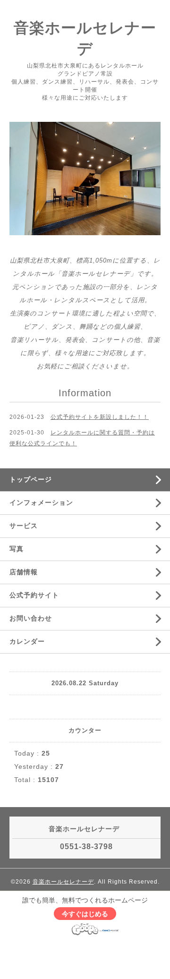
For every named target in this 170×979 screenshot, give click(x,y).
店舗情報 (23, 572)
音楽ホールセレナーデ (63, 881)
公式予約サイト (34, 595)
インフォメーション (41, 502)
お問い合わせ (30, 618)
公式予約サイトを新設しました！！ (100, 417)
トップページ (30, 479)
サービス (23, 525)
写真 (16, 549)
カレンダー (27, 641)
